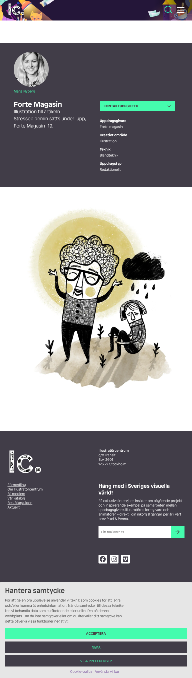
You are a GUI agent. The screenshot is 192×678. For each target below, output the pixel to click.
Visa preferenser (96, 660)
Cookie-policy (81, 671)
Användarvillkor (107, 671)
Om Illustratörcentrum (25, 489)
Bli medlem (16, 494)
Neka (96, 647)
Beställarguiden (20, 502)
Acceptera (96, 633)
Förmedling (17, 484)
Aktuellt (14, 507)
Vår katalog (16, 498)
